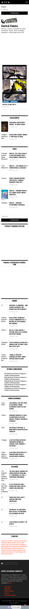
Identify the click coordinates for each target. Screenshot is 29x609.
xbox (24, 552)
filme (23, 544)
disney (16, 544)
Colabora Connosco (9, 591)
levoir (11, 546)
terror (13, 552)
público (18, 550)
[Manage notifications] (25, 605)
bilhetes (10, 543)
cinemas (22, 543)
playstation (14, 548)
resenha (3, 552)
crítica (10, 544)
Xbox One (3, 554)
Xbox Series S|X (9, 554)
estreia (20, 544)
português (14, 550)
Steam (10, 552)
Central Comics (9, 26)
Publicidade (7, 589)
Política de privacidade (10, 595)
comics (7, 544)
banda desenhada (23, 541)
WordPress (17, 603)
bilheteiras (5, 543)
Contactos (6, 593)
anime (2, 541)
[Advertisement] (14, 48)
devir (14, 544)
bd (1, 543)
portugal (10, 550)
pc (11, 548)
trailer (16, 552)
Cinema (18, 543)
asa (14, 541)
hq (25, 544)
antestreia (6, 541)
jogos (2, 546)
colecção (3, 544)
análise (11, 541)
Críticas (6, 101)
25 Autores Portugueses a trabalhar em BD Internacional (15, 374)
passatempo (7, 548)
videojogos (20, 552)
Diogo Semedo (8, 377)
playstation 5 (4, 550)
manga (14, 546)
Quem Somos (7, 587)
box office (14, 543)
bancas (16, 541)
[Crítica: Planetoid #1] (14, 84)
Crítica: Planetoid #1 (9, 104)
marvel (17, 546)
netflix (20, 546)
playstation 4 (21, 548)
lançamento (7, 546)
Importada (14, 101)
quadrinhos (23, 550)
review (6, 552)
